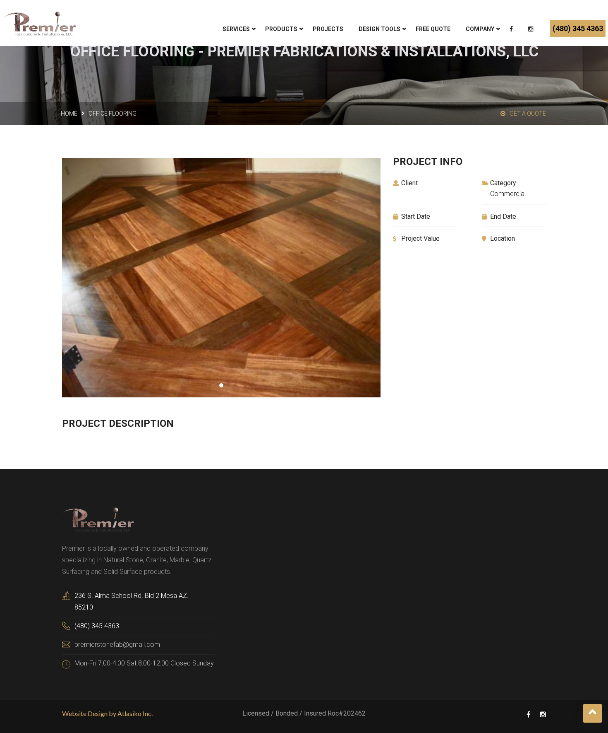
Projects (328, 29)
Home (69, 113)
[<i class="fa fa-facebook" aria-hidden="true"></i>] (512, 30)
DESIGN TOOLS (379, 29)
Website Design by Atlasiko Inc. (107, 713)
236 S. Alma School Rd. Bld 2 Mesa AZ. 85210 (131, 601)
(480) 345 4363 (578, 28)
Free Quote (433, 29)
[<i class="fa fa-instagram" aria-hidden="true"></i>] (531, 30)
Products (281, 29)
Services (236, 29)
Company (480, 29)
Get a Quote (528, 113)
